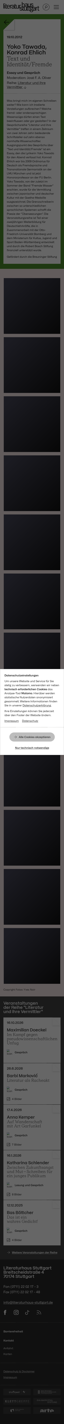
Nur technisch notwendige (32, 747)
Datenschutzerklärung (37, 705)
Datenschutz (30, 720)
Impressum (11, 720)
